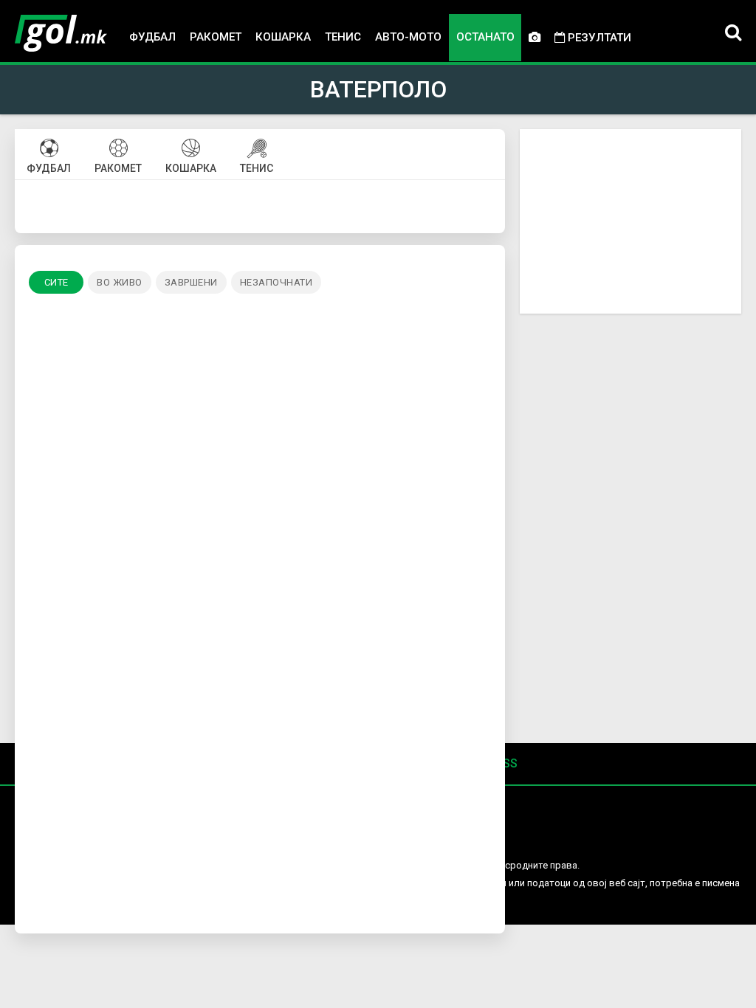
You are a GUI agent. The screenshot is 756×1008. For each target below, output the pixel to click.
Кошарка (283, 37)
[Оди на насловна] (61, 33)
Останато (485, 37)
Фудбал (152, 37)
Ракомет (215, 37)
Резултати (598, 37)
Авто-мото (408, 37)
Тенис (343, 37)
